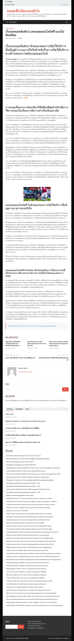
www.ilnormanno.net (34, 621)
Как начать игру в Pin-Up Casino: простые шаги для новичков (26, 575)
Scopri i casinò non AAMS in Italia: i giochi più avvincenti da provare (27, 550)
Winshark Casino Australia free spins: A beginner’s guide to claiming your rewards (31, 501)
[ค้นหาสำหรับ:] (37, 389)
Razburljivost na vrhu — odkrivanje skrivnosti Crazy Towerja (36, 343)
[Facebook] (62, 4)
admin (20, 38)
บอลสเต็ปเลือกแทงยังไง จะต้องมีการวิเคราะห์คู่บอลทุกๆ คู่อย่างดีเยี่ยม (32, 326)
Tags (27, 409)
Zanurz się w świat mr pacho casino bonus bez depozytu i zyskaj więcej (58, 343)
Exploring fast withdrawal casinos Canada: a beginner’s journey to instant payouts (31, 602)
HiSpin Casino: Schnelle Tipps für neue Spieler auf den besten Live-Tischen (29, 513)
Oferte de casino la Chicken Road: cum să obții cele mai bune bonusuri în (28, 590)
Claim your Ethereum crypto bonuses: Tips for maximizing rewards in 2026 (29, 581)
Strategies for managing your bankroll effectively (21, 465)
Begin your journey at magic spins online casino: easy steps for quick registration (31, 541)
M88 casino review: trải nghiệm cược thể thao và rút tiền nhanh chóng (28, 507)
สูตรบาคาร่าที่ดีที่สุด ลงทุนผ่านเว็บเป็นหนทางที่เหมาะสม (22, 442)
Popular (10, 409)
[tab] (9, 409)
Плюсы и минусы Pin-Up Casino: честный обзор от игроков (25, 578)
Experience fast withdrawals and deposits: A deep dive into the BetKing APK (29, 538)
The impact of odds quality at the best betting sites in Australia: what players (29, 517)
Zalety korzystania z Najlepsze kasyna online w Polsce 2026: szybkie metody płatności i (33, 556)
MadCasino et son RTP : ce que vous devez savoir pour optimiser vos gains (29, 498)
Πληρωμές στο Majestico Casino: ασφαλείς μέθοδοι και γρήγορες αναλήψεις (30, 480)
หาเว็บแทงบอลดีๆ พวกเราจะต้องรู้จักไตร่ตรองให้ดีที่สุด (22, 428)
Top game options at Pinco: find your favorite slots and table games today (28, 526)
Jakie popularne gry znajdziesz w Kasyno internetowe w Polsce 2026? (27, 562)
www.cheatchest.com (34, 626)
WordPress (58, 638)
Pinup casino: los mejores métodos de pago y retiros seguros (24, 587)
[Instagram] (67, 4)
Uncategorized (9, 28)
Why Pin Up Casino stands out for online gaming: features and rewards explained (31, 593)
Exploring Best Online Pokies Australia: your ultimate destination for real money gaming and (34, 605)
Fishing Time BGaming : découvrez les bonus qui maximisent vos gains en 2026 (30, 504)
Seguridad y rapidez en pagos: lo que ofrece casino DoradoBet (25, 523)
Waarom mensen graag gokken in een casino (19, 495)
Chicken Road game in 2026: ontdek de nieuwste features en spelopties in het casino (32, 532)
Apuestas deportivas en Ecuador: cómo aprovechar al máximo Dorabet (28, 520)
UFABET (25, 98)
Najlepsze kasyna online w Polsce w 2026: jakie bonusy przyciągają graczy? (29, 547)
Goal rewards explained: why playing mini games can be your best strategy (29, 529)
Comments (19, 409)
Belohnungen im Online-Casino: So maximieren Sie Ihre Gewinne (26, 568)
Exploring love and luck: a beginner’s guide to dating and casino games (27, 477)
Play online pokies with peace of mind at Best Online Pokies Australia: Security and (31, 599)
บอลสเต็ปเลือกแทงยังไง (23, 11)
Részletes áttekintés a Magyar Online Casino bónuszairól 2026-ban (27, 565)
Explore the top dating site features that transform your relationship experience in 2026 (33, 474)
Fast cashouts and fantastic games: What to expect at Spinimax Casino (28, 489)
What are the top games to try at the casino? (19, 462)
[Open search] (66, 22)
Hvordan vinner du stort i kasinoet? (17, 510)
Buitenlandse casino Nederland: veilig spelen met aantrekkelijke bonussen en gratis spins (33, 559)
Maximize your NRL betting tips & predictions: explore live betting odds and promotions (33, 553)
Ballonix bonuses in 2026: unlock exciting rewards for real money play (27, 535)
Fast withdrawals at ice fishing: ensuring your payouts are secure (26, 584)
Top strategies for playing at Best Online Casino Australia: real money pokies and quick (33, 596)
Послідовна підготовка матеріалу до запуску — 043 (23, 483)
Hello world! (9, 414)
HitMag (66, 638)
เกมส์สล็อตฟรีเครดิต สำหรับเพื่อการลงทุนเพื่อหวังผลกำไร (23, 435)
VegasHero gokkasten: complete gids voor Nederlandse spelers (13, 343)
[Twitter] (65, 4)
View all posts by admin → (26, 372)
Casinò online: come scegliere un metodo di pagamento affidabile (26, 572)
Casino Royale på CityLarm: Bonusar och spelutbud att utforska (26, 471)
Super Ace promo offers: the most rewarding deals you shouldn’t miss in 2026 (30, 544)
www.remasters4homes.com (36, 623)
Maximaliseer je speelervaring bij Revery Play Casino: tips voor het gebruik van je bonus (33, 468)
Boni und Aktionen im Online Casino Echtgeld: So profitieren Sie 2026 (27, 458)
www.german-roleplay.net (36, 628)
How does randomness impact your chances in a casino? (23, 455)
